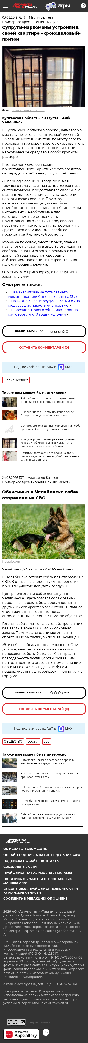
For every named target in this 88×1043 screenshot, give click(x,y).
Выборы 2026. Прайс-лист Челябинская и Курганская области (40, 890)
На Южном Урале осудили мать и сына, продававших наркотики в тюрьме (43, 303)
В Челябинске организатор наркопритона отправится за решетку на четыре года (49, 400)
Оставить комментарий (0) (44, 347)
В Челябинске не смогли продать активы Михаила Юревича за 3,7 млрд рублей (48, 816)
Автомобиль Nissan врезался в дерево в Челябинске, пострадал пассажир (47, 761)
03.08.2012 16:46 (14, 17)
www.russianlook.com (28, 110)
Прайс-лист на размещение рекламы (37, 873)
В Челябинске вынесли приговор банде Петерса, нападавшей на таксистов (47, 413)
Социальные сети (20, 867)
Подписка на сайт (20, 861)
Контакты (50, 861)
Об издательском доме (25, 849)
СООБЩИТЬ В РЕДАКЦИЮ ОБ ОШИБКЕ (35, 898)
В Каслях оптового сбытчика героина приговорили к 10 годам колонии (42, 312)
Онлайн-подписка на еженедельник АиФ (41, 855)
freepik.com (11, 561)
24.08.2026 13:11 (13, 478)
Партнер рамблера (40, 1022)
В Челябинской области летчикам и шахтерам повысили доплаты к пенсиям (51, 789)
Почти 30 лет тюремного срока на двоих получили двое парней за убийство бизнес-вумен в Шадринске (50, 456)
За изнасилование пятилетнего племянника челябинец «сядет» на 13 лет (43, 294)
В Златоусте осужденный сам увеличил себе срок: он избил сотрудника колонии (50, 427)
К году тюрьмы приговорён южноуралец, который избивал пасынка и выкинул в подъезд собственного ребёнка (48, 443)
